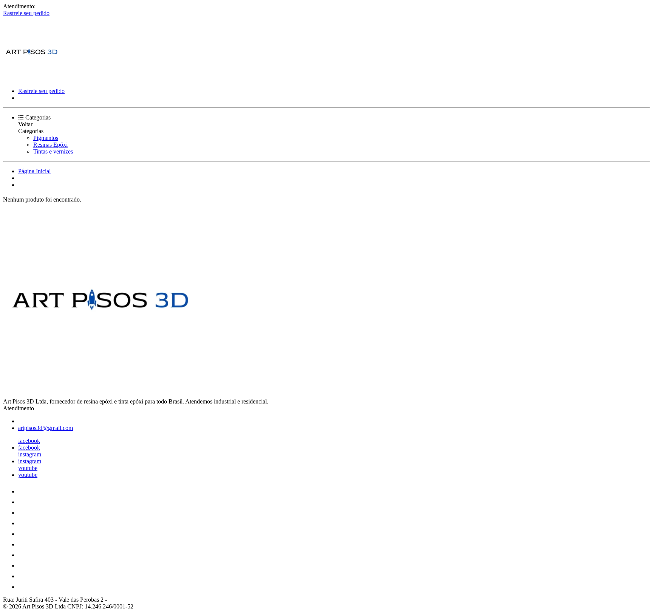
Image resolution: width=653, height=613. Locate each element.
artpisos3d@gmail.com (45, 428)
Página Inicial (34, 171)
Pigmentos (45, 138)
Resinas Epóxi (50, 144)
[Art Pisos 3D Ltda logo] (31, 78)
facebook (29, 441)
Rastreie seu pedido (26, 13)
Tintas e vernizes (53, 151)
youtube (27, 468)
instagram (29, 454)
